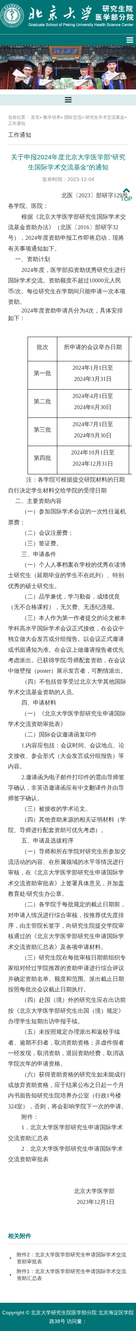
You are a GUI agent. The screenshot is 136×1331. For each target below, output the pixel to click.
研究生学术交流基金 (104, 117)
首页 (35, 117)
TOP (126, 199)
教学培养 (52, 117)
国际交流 (73, 117)
